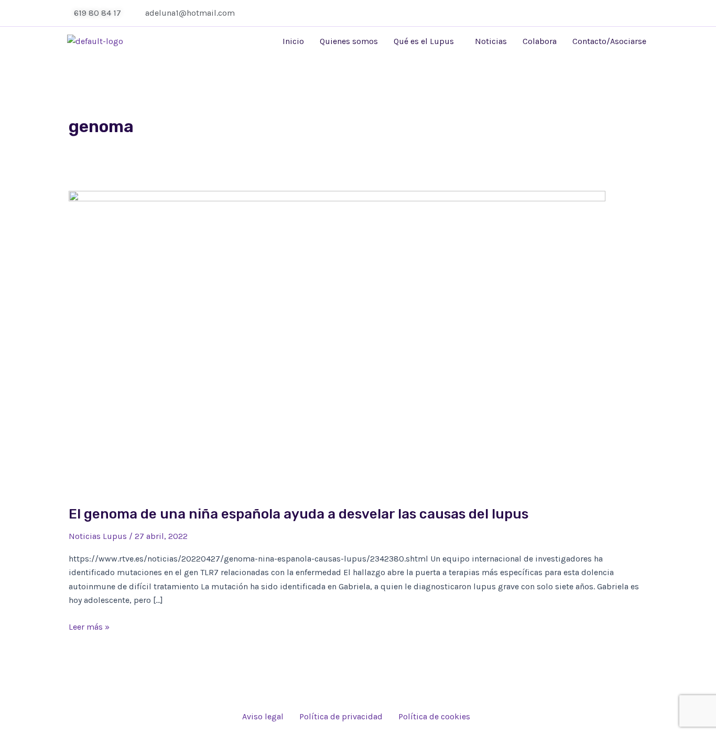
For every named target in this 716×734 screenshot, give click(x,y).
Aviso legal (263, 716)
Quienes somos (349, 41)
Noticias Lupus (98, 536)
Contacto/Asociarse (609, 41)
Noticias (491, 41)
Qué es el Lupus (424, 41)
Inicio (293, 41)
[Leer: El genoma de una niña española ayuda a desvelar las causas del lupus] (337, 341)
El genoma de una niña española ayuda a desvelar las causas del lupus (298, 514)
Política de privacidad (341, 716)
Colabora (540, 41)
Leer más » (89, 626)
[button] (426, 41)
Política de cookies (434, 716)
